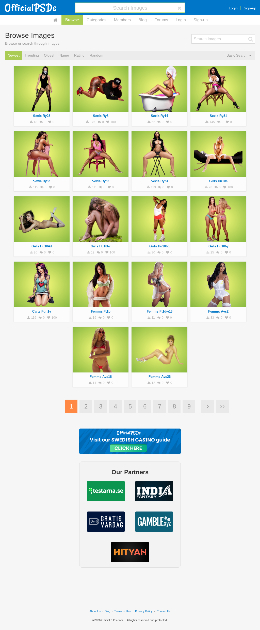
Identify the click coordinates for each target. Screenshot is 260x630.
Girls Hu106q (159, 246)
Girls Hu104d (41, 246)
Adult (42, 109)
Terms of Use (122, 611)
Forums (161, 20)
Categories (96, 20)
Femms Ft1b (100, 311)
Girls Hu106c (101, 246)
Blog (142, 20)
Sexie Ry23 (41, 116)
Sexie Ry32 (100, 181)
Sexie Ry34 (159, 181)
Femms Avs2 (218, 311)
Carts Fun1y (41, 311)
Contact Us (164, 611)
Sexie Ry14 (159, 116)
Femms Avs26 (160, 377)
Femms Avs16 (101, 377)
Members (122, 20)
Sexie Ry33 (41, 181)
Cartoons (41, 304)
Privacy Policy (144, 611)
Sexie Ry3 (100, 116)
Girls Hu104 (218, 181)
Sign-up (250, 8)
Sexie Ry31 (218, 116)
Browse (72, 20)
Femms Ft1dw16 (159, 311)
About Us (95, 611)
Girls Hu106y (218, 246)
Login (233, 8)
